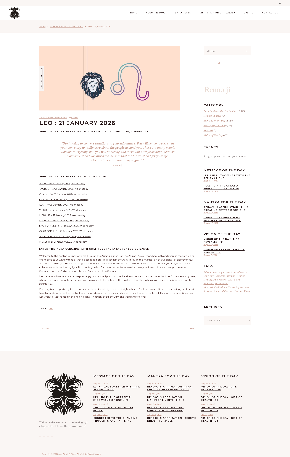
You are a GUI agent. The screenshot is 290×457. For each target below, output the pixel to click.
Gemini (231, 275)
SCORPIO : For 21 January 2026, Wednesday (64, 220)
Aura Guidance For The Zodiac (66, 26)
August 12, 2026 (100, 414)
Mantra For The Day (214, 120)
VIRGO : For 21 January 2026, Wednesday (62, 210)
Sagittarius (242, 287)
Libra (237, 279)
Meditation (221, 283)
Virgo (247, 290)
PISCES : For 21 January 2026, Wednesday (63, 241)
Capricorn (209, 275)
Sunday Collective (223, 290)
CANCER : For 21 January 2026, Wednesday (63, 199)
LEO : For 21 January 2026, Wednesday (61, 204)
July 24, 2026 (207, 414)
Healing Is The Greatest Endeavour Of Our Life (222, 187)
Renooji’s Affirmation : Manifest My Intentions (222, 219)
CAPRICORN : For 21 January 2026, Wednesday (66, 231)
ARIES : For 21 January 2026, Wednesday (62, 183)
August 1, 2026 (207, 404)
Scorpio (208, 290)
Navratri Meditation (215, 287)
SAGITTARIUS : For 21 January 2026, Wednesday (66, 225)
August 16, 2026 (154, 404)
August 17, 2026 (211, 223)
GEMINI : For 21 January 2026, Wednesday (63, 194)
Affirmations (210, 272)
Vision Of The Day (213, 135)
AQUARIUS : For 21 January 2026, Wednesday (65, 236)
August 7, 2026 (210, 255)
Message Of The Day (214, 125)
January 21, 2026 (41, 78)
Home (42, 26)
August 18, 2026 (211, 212)
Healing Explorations (215, 279)
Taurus (238, 290)
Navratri (208, 130)
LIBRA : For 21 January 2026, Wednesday (62, 215)
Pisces (230, 287)
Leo (51, 308)
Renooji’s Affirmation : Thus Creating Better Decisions (226, 208)
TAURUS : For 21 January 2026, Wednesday (63, 188)
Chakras (220, 275)
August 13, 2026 (100, 404)
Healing (241, 275)
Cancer (242, 272)
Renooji (74, 117)
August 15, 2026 (211, 180)
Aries (233, 272)
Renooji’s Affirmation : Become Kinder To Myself (171, 419)
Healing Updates (212, 115)
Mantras (208, 283)
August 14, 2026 (211, 191)
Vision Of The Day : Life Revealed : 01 (221, 240)
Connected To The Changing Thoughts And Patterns (115, 419)
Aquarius (224, 272)
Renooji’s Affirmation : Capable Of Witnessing (165, 409)
